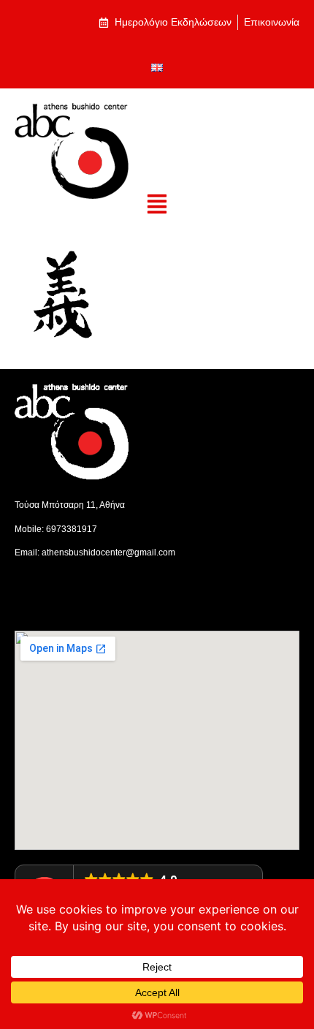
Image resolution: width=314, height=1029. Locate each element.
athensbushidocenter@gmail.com (108, 552)
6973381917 (71, 529)
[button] (157, 205)
